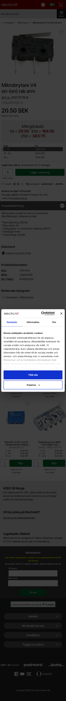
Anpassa (31, 385)
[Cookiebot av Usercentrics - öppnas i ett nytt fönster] (41, 314)
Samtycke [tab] (12, 322)
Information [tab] (33, 322)
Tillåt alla (33, 374)
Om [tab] (54, 322)
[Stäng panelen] (61, 313)
